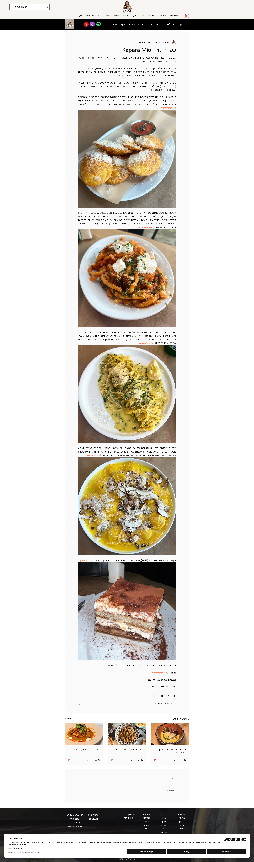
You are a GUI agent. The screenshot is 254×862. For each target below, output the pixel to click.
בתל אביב (164, 686)
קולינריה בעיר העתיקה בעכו (129, 749)
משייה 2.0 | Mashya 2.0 (87, 749)
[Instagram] (187, 16)
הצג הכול (68, 718)
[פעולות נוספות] (79, 42)
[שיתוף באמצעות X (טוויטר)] (168, 695)
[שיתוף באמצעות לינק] (155, 695)
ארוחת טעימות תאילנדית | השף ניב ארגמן (172, 751)
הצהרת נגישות (74, 822)
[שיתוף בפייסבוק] (174, 695)
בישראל (155, 686)
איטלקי (172, 686)
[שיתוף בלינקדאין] (161, 695)
